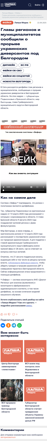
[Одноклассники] (8, 325)
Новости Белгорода (17, 81)
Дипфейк (9, 65)
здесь (29, 305)
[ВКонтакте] (3, 325)
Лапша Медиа (21, 22)
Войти (37, 5)
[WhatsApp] (19, 325)
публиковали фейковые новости (23, 263)
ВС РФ (24, 65)
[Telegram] (14, 325)
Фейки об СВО (12, 70)
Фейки (7, 22)
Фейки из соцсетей (16, 76)
